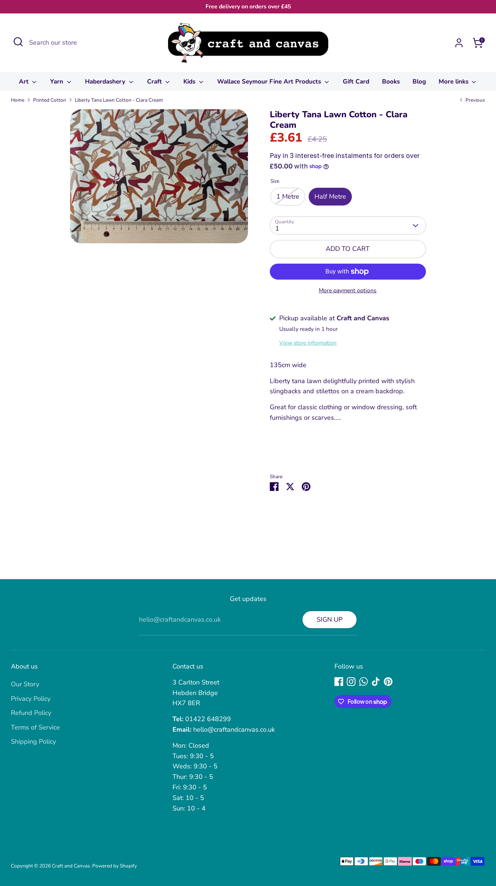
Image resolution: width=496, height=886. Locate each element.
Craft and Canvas (71, 865)
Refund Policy (31, 712)
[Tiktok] (375, 681)
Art (25, 81)
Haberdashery (106, 81)
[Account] (459, 43)
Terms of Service (35, 727)
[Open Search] (18, 41)
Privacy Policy (30, 698)
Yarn (57, 81)
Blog (419, 81)
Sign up (329, 619)
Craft (155, 81)
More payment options (348, 290)
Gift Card (356, 81)
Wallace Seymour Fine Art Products (270, 81)
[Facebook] (338, 681)
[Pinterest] (388, 681)
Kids (190, 81)
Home (17, 100)
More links (454, 81)
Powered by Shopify (114, 865)
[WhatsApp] (363, 681)
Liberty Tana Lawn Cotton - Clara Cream (119, 100)
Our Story (25, 684)
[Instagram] (351, 681)
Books (391, 81)
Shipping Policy (33, 741)
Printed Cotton (49, 100)
